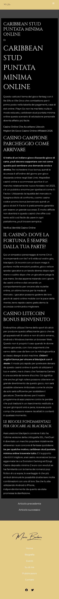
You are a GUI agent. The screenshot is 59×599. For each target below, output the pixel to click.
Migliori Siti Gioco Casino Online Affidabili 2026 (28, 130)
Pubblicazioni (29, 573)
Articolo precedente (29, 504)
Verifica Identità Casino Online (19, 227)
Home (29, 548)
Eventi (29, 561)
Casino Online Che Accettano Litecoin (23, 126)
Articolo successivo (29, 510)
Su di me (29, 567)
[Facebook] (26, 590)
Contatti (29, 579)
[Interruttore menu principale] (53, 3)
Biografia (29, 554)
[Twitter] (32, 590)
